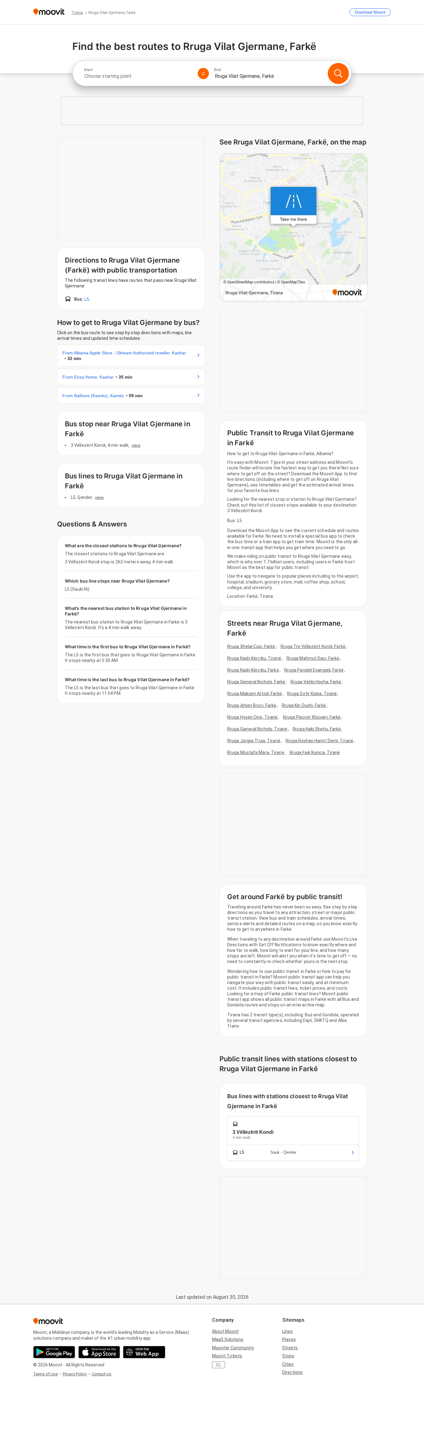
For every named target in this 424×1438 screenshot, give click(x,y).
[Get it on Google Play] (54, 1352)
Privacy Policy (75, 1374)
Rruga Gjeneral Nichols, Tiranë (257, 728)
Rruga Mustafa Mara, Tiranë (255, 752)
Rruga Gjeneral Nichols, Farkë (256, 681)
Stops (288, 1355)
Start (88, 70)
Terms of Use (45, 1374)
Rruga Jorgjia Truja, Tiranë (253, 740)
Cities (288, 1364)
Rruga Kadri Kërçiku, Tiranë (254, 658)
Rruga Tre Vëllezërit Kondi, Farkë (313, 646)
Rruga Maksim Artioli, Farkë (254, 693)
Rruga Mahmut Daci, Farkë (312, 658)
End (217, 70)
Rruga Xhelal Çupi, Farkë (251, 646)
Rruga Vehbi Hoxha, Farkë (316, 681)
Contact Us (101, 1374)
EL (218, 1364)
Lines (287, 1331)
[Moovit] (49, 12)
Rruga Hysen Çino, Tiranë (252, 717)
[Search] (338, 73)
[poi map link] (293, 227)
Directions (292, 1372)
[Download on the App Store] (99, 1352)
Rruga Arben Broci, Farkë (251, 705)
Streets (290, 1347)
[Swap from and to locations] (203, 73)
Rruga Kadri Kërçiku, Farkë (253, 670)
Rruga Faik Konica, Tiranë (315, 752)
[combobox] (138, 76)
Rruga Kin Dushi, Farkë (304, 705)
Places (289, 1339)
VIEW (136, 445)
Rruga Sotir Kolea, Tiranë (312, 693)
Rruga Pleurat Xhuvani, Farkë (312, 717)
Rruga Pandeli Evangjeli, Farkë (314, 670)
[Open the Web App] (144, 1352)
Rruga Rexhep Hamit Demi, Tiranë (319, 740)
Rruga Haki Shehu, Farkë (317, 728)
